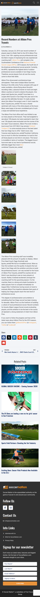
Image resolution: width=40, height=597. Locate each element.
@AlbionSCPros (21, 323)
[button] (3, 337)
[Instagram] (11, 508)
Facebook (11, 325)
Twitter (3, 325)
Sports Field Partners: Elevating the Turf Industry (18, 443)
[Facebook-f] (5, 508)
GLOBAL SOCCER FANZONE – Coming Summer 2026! (19, 386)
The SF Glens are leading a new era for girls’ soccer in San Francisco (19, 414)
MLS (21, 145)
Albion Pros (16, 60)
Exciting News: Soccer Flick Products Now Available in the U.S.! (19, 471)
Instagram (32, 323)
